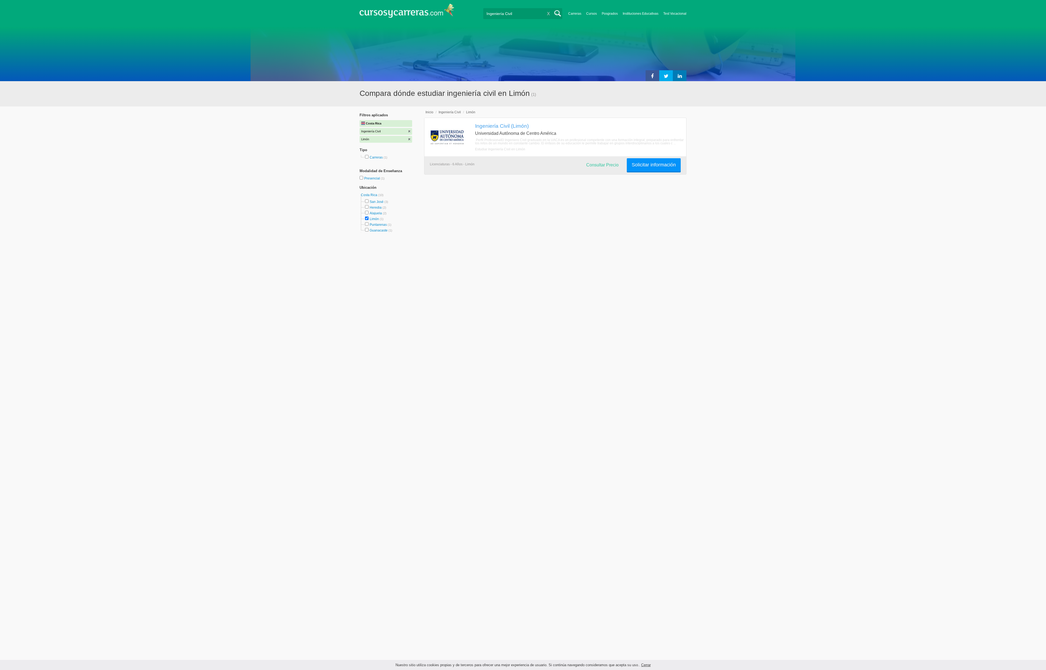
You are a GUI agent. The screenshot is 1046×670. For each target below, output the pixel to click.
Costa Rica (369, 195)
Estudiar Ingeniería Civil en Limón (500, 149)
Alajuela (376, 213)
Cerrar (646, 665)
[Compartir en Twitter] (666, 75)
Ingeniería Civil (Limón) (502, 126)
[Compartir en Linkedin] (679, 75)
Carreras (574, 13)
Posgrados (610, 13)
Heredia (376, 207)
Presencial (372, 178)
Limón (374, 219)
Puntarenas (378, 225)
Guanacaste (379, 230)
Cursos (591, 13)
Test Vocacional (674, 13)
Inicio (429, 112)
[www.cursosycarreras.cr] (407, 12)
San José (377, 202)
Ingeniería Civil (450, 112)
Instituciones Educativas (640, 13)
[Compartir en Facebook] (652, 75)
